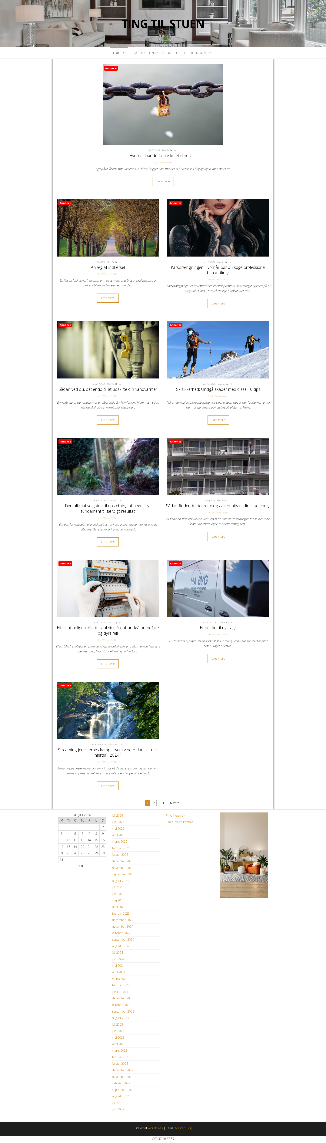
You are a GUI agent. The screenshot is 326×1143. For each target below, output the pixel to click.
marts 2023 (119, 1050)
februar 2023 (121, 1057)
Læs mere (163, 181)
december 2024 (122, 920)
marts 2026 (119, 841)
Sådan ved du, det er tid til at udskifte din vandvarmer (108, 389)
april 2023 (118, 1044)
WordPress (155, 1128)
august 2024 (120, 946)
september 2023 (123, 1011)
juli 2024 (117, 952)
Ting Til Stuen (163, 23)
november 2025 (122, 868)
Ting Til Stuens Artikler (150, 53)
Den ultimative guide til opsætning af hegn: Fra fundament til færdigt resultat (108, 508)
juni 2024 (118, 959)
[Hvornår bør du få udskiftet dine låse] (163, 104)
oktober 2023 (121, 1005)
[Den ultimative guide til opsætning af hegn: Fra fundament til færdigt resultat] (108, 466)
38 (163, 803)
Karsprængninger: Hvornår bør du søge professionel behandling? (218, 269)
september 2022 (123, 1090)
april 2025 (118, 907)
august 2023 (120, 1018)
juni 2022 (118, 1109)
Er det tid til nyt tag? (218, 627)
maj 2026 (118, 828)
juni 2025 (118, 894)
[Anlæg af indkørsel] (108, 227)
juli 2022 (117, 1103)
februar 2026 (121, 848)
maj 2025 (118, 900)
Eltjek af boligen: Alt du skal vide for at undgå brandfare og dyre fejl (108, 630)
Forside (119, 53)
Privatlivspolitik (175, 815)
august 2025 (120, 881)
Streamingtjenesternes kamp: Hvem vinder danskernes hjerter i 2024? (108, 752)
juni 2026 (118, 822)
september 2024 (123, 939)
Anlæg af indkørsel (108, 267)
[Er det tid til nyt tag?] (218, 588)
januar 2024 (120, 992)
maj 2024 (118, 965)
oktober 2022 (121, 1083)
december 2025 (122, 861)
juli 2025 (117, 887)
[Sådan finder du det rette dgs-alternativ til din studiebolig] (218, 466)
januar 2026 (120, 854)
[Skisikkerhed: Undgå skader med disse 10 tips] (218, 349)
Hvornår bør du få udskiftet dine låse (163, 155)
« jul (80, 865)
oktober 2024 (121, 933)
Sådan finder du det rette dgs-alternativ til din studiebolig (218, 505)
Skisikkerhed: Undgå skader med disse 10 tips (218, 389)
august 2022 (120, 1096)
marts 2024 (119, 979)
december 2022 (122, 1070)
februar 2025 (121, 913)
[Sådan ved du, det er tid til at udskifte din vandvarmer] (108, 349)
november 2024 (122, 926)
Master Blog (183, 1128)
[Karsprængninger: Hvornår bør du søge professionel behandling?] (218, 227)
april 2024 (118, 972)
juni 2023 (118, 1031)
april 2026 (118, 835)
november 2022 (122, 1077)
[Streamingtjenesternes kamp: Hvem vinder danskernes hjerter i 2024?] (108, 710)
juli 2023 (117, 1024)
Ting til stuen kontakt (194, 53)
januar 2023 (120, 1063)
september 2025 (123, 874)
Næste (174, 803)
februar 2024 (121, 985)
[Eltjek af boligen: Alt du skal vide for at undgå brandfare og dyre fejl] (108, 588)
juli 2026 (117, 815)
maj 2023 (118, 1037)
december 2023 (122, 998)
